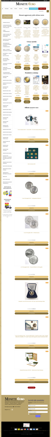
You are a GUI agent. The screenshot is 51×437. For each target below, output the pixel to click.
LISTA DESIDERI (18, 67)
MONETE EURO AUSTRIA (7, 80)
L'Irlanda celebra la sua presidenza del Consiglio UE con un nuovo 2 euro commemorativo (45, 32)
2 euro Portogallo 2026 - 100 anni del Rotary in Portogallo (18, 57)
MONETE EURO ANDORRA (5, 77)
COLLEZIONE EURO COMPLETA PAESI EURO (7, 73)
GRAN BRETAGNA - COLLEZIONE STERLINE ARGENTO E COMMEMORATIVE (7, 45)
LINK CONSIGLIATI (6, 179)
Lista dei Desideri (33, 8)
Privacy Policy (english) (27, 430)
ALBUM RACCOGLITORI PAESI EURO (7, 64)
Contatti (26, 8)
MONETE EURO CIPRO (7, 90)
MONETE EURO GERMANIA (5, 106)
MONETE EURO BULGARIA (5, 88)
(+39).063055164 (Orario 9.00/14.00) (17, 0)
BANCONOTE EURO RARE (7, 166)
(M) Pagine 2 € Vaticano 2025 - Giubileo (45, 55)
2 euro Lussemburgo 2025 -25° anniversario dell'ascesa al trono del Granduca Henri (27, 58)
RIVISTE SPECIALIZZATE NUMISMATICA (7, 183)
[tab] (7, 16)
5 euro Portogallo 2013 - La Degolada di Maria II (31, 198)
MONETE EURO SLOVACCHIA (5, 146)
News (11, 8)
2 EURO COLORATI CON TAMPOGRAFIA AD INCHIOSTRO (7, 35)
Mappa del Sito (44, 430)
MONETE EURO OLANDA (7, 134)
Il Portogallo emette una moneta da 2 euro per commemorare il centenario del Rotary (36, 34)
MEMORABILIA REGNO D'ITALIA (7, 169)
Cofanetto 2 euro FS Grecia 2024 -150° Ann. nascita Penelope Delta (31, 301)
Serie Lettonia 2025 (31, 163)
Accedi (46, 0)
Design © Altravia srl (39, 430)
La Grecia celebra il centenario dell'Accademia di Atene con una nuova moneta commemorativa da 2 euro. (18, 34)
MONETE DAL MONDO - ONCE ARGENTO (7, 40)
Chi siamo (6, 8)
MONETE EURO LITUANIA (5, 122)
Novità (15, 8)
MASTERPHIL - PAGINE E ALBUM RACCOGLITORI (7, 54)
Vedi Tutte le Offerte (31, 387)
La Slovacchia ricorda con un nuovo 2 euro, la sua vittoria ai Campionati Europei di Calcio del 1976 (27, 34)
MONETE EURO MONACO (7, 132)
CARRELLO (42, 8)
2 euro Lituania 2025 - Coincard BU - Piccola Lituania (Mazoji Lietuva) (31, 129)
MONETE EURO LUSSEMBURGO (6, 126)
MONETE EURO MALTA (7, 129)
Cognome (30, 410)
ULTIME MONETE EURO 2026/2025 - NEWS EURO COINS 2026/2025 (7, 26)
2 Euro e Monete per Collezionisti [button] (7, 16)
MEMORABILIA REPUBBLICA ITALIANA (7, 173)
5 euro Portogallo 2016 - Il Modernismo (31, 232)
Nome (29, 407)
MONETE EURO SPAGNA (7, 153)
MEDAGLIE (5, 176)
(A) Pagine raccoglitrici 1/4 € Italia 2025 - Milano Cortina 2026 (36, 88)
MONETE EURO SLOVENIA (5, 150)
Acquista (18, 64)
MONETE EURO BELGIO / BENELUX (7, 84)
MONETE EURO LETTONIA (5, 118)
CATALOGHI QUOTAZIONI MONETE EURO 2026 (7, 68)
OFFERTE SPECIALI (6, 22)
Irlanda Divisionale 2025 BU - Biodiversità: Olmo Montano (31, 370)
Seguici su (7, 409)
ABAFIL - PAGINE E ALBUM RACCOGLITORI (7, 50)
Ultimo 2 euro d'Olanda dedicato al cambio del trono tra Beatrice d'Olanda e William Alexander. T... (27, 90)
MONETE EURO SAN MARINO (6, 142)
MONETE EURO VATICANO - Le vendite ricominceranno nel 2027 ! (7, 157)
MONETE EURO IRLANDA (7, 112)
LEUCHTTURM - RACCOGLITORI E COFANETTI (6, 59)
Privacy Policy (17, 430)
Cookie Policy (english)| (33, 430)
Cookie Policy (21, 430)
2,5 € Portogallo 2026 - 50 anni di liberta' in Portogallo (31, 267)
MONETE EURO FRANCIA (7, 102)
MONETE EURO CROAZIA (7, 93)
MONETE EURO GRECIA (7, 109)
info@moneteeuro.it (6, 0)
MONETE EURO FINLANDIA (5, 100)
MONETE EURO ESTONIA (7, 96)
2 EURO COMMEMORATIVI (6, 31)
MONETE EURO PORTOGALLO (5, 138)
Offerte (20, 8)
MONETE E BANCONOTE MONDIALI (7, 163)
